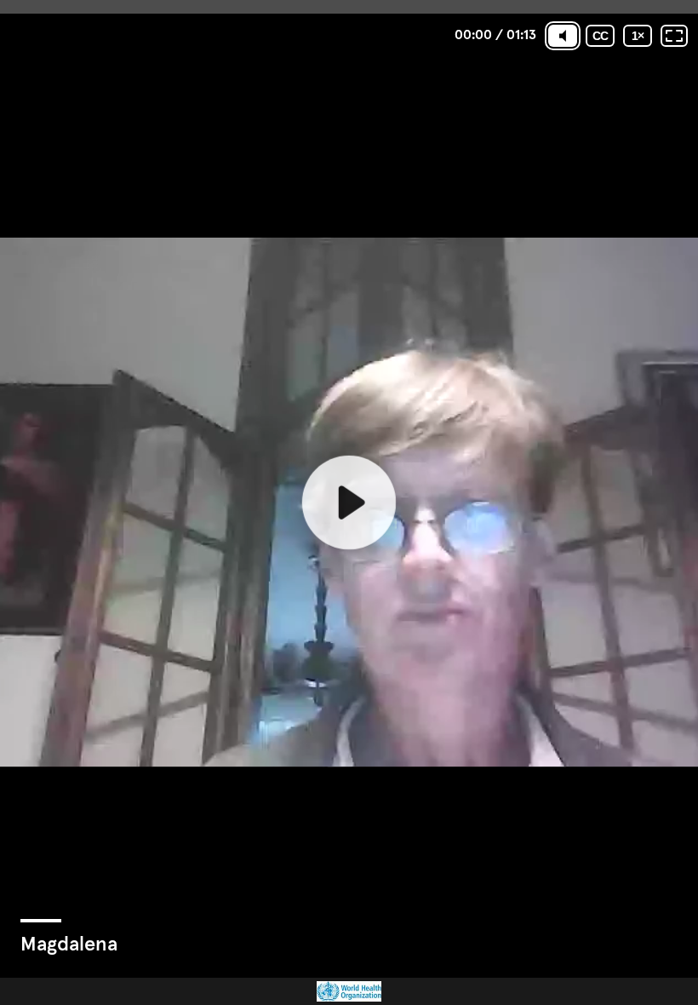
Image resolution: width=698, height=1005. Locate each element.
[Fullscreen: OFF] (674, 36)
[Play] (349, 502)
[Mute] (562, 36)
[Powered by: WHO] (349, 991)
